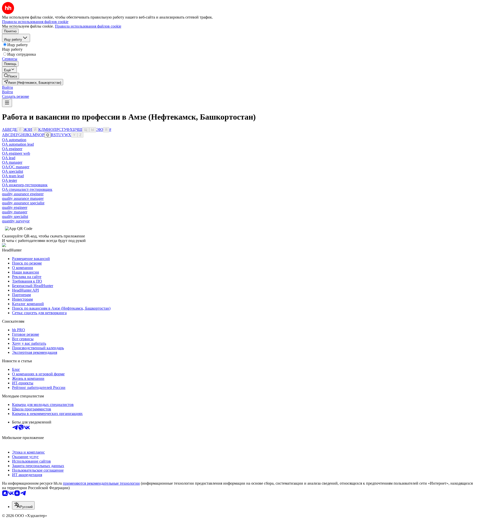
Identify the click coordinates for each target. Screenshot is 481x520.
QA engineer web (16, 153)
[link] (10, 76)
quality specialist (15, 216)
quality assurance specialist (23, 203)
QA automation (14, 140)
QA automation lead (18, 144)
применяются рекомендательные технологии (101, 483)
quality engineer (14, 207)
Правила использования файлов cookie (88, 26)
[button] (7, 87)
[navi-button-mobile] (7, 103)
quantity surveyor (16, 221)
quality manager (14, 212)
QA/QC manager (15, 167)
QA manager (12, 162)
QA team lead (13, 176)
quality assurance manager (23, 198)
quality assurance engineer (23, 194)
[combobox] (23, 505)
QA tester (9, 180)
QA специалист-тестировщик (27, 189)
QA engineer (12, 149)
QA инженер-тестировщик (25, 185)
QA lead (8, 158)
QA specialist (12, 171)
